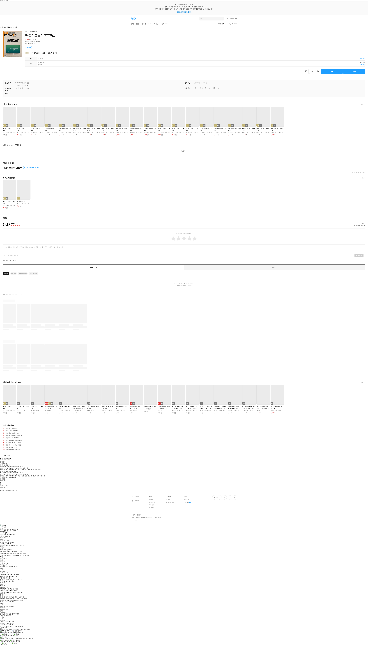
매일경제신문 (29, 43)
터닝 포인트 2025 (150, 406)
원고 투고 (169, 499)
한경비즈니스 (35, 410)
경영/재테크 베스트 (8, 425)
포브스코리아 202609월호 (51, 407)
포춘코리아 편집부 (247, 410)
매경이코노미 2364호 (150, 129)
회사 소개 (186, 499)
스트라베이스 (77, 410)
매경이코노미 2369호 (79, 129)
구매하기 (8, 615)
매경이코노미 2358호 (234, 129)
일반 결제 (11, 581)
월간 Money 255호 (121, 407)
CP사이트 (151, 505)
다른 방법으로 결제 (6, 536)
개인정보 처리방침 (140, 517)
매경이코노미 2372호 (37, 129)
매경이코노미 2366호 (122, 129)
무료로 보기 (3, 566)
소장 (354, 71)
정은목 (258, 410)
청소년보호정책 (149, 517)
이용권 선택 (3, 565)
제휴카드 (151, 499)
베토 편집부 (90, 410)
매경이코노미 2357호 (248, 129)
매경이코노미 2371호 (51, 129)
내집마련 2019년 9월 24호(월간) (220, 407)
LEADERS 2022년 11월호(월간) (164, 407)
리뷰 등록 (359, 255)
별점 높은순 (23, 273)
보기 (1, 608)
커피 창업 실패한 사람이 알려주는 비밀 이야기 (262, 407)
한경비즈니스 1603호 (37, 407)
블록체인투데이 (134, 410)
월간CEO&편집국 (106, 410)
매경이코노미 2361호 (192, 129)
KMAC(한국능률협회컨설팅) (208, 410)
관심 (29, 47)
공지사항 (136, 500)
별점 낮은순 (33, 273)
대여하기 (2, 615)
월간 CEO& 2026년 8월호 (107, 407)
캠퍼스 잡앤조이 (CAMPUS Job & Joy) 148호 (234, 407)
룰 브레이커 (21, 201)
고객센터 (136, 496)
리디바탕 (151, 507)
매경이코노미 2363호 (164, 129)
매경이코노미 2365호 (136, 129)
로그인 (232, 18)
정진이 (160, 410)
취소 (1, 482)
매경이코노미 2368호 (93, 129)
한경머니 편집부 (120, 410)
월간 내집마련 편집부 (220, 410)
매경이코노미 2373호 (23, 129)
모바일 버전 (3, 644)
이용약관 (133, 517)
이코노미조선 (21, 410)
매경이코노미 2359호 (220, 129)
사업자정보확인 (158, 517)
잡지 (26, 31)
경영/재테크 (33, 31)
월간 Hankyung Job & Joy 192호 (192, 407)
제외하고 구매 (4, 485)
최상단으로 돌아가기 (11, 490)
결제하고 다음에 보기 (17, 579)
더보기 (363, 104)
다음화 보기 (3, 624)
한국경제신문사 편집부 (179, 410)
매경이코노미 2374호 (9, 129)
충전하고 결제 (4, 581)
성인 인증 (3, 479)
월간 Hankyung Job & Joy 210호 (178, 407)
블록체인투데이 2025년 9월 (136, 407)
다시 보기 (10, 624)
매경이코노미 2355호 (277, 129)
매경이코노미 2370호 (65, 129)
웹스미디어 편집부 (276, 410)
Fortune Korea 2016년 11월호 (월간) (248, 407)
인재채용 (186, 502)
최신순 (6, 273)
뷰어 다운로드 (152, 502)
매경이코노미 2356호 (262, 129)
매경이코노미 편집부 (31, 41)
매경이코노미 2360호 (206, 129)
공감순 (13, 273)
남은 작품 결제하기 (5, 545)
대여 (332, 71)
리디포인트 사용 (5, 578)
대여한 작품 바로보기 (17, 545)
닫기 (4, 608)
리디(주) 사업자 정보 (136, 515)
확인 (1, 557)
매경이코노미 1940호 (9, 202)
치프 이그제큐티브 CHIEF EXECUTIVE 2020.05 (206, 407)
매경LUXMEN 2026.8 (65, 407)
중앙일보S (48, 410)
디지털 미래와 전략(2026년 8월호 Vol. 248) (79, 407)
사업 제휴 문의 (170, 502)
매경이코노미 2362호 (178, 129)
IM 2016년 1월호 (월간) (276, 407)
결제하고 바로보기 (5, 579)
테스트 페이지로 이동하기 (184, 12)
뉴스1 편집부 (147, 409)
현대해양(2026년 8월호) (93, 407)
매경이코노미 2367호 (107, 129)
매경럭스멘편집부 (64, 410)
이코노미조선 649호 (23, 407)
